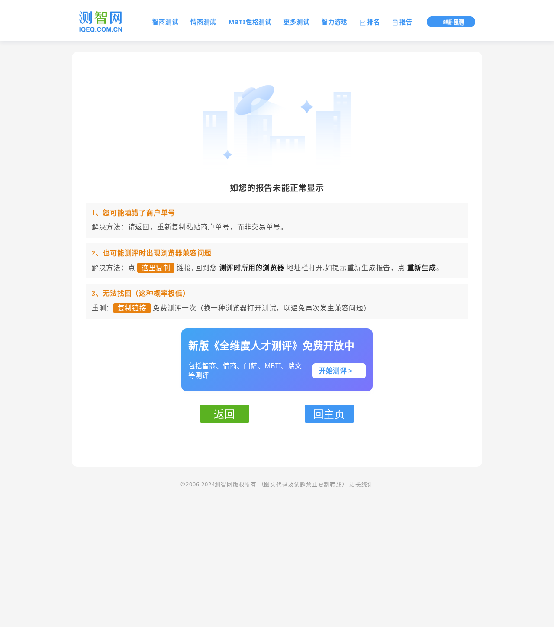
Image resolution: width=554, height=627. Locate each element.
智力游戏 (334, 22)
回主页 (329, 414)
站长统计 (361, 484)
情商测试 (203, 22)
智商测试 (165, 22)
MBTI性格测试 (250, 22)
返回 (224, 414)
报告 (405, 22)
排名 (373, 22)
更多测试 (296, 22)
